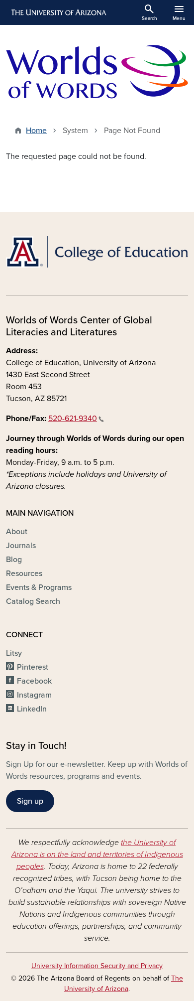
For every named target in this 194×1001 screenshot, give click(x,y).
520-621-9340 (72, 419)
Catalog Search (33, 601)
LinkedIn (32, 709)
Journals (21, 546)
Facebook (34, 681)
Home (36, 131)
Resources (24, 573)
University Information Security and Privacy (97, 966)
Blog (14, 560)
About (16, 532)
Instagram (34, 695)
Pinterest (32, 667)
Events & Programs (39, 587)
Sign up (30, 801)
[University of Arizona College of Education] (97, 252)
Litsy (14, 653)
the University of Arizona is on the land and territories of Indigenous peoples (97, 854)
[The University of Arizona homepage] (58, 12)
